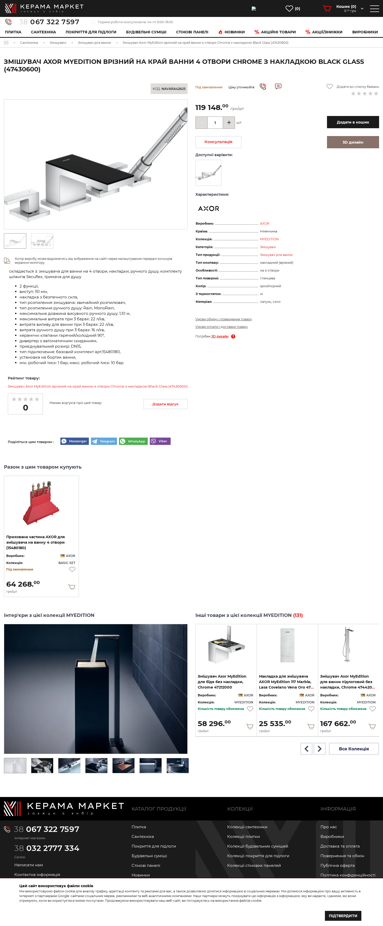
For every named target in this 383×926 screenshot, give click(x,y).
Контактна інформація (37, 874)
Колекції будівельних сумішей (257, 846)
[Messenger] (74, 442)
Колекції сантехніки (247, 826)
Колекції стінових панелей (254, 865)
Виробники (365, 32)
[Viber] (160, 442)
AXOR (264, 223)
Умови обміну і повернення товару (223, 319)
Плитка (13, 32)
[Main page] (64, 808)
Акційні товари (278, 32)
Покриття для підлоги (91, 32)
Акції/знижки (327, 32)
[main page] (44, 8)
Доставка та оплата (340, 846)
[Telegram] (104, 442)
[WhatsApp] (133, 442)
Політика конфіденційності (347, 875)
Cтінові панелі (192, 32)
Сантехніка (43, 32)
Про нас (328, 826)
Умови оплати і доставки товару (221, 327)
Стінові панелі (146, 865)
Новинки (235, 32)
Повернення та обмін (342, 855)
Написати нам (28, 864)
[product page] (41, 500)
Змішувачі (268, 247)
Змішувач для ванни (276, 255)
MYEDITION (269, 239)
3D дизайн (219, 336)
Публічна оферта (337, 865)
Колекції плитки (243, 836)
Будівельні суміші (146, 32)
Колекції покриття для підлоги (258, 855)
